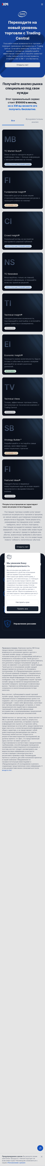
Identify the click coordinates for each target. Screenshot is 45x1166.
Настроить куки (22, 602)
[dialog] (22, 583)
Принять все (22, 609)
